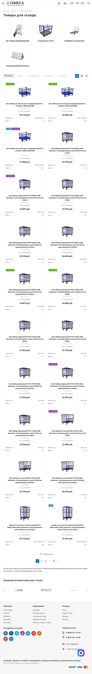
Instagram (22, 633)
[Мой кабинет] (65, 3)
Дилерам (36, 610)
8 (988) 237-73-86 (73, 633)
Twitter (17, 633)
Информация (38, 606)
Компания (7, 606)
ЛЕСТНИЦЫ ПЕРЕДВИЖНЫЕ (17, 41)
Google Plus (5, 639)
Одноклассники (39, 633)
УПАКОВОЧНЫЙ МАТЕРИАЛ (17, 66)
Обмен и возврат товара (42, 622)
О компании (7, 610)
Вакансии (6, 616)
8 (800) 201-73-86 (73, 637)
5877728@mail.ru (72, 644)
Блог (64, 610)
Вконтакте (5, 633)
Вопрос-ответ (67, 613)
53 (54, 561)
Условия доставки (39, 616)
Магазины (7, 619)
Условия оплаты (39, 613)
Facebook (11, 633)
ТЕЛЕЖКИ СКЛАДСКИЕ (74, 41)
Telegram (28, 633)
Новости (6, 613)
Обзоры (65, 619)
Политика (7, 622)
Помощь (66, 606)
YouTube (33, 633)
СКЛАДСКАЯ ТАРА (46, 41)
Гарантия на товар (39, 619)
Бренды (65, 616)
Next (87, 590)
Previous (5, 590)
